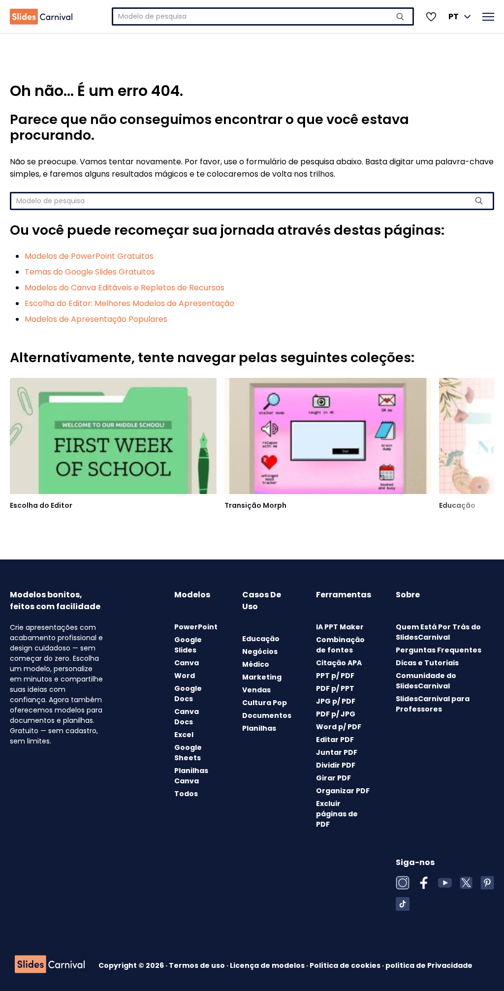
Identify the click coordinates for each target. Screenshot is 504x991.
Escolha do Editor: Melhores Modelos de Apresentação (129, 303)
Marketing (262, 677)
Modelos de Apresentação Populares (96, 319)
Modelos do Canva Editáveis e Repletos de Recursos (124, 287)
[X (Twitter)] (466, 883)
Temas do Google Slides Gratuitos (90, 272)
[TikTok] (403, 904)
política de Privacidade (428, 965)
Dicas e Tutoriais (427, 663)
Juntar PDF (336, 752)
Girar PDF (333, 778)
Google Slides (188, 645)
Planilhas (259, 728)
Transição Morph (255, 505)
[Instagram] (403, 883)
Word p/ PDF (338, 727)
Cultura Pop (264, 703)
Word (184, 676)
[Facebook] (424, 883)
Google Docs (188, 693)
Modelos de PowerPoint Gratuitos (89, 256)
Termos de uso (197, 965)
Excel (183, 735)
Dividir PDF (335, 765)
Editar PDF (335, 739)
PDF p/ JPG (335, 714)
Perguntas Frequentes (438, 650)
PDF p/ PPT (335, 688)
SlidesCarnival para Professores (433, 704)
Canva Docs (186, 717)
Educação (457, 505)
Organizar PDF (343, 791)
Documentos (266, 715)
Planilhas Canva (191, 776)
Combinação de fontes (340, 645)
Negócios (260, 651)
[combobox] (263, 16)
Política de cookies (346, 965)
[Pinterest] (487, 883)
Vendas (256, 690)
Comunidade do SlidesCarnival (426, 681)
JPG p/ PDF (335, 701)
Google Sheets (188, 753)
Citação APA (339, 663)
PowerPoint (196, 627)
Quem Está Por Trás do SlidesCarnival (438, 632)
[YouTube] (445, 883)
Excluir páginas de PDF (337, 814)
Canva (186, 663)
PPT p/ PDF (335, 676)
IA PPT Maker (340, 627)
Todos (186, 794)
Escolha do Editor (41, 505)
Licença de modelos (268, 965)
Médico (255, 664)
